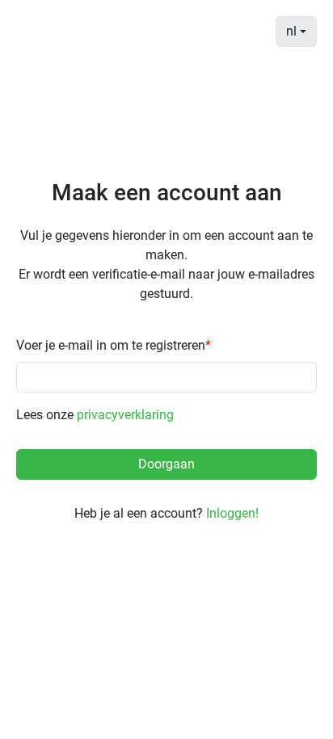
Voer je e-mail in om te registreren (113, 345)
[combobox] (296, 31)
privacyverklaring (125, 414)
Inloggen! (232, 513)
